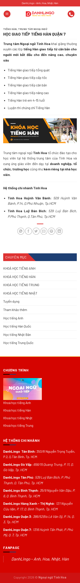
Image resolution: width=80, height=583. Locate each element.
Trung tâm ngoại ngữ (32, 29)
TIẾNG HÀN (10, 29)
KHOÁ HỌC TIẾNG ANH (19, 268)
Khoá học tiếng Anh (17, 403)
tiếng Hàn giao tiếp (38, 49)
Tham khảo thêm (15, 310)
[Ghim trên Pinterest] (51, 231)
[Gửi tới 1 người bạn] (43, 231)
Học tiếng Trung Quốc (18, 343)
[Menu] (7, 14)
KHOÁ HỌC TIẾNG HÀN (19, 277)
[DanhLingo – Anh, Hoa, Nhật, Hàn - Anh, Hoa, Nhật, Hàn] (40, 13)
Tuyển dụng (11, 301)
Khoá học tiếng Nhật (17, 418)
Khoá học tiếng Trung (18, 425)
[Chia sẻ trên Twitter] (36, 231)
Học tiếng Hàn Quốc (17, 326)
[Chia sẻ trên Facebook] (28, 231)
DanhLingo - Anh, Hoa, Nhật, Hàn (40, 558)
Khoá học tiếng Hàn (17, 410)
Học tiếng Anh (13, 318)
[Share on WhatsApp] (20, 231)
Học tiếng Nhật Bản (17, 334)
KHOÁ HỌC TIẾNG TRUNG (21, 285)
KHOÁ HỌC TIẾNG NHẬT (20, 293)
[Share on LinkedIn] (59, 231)
